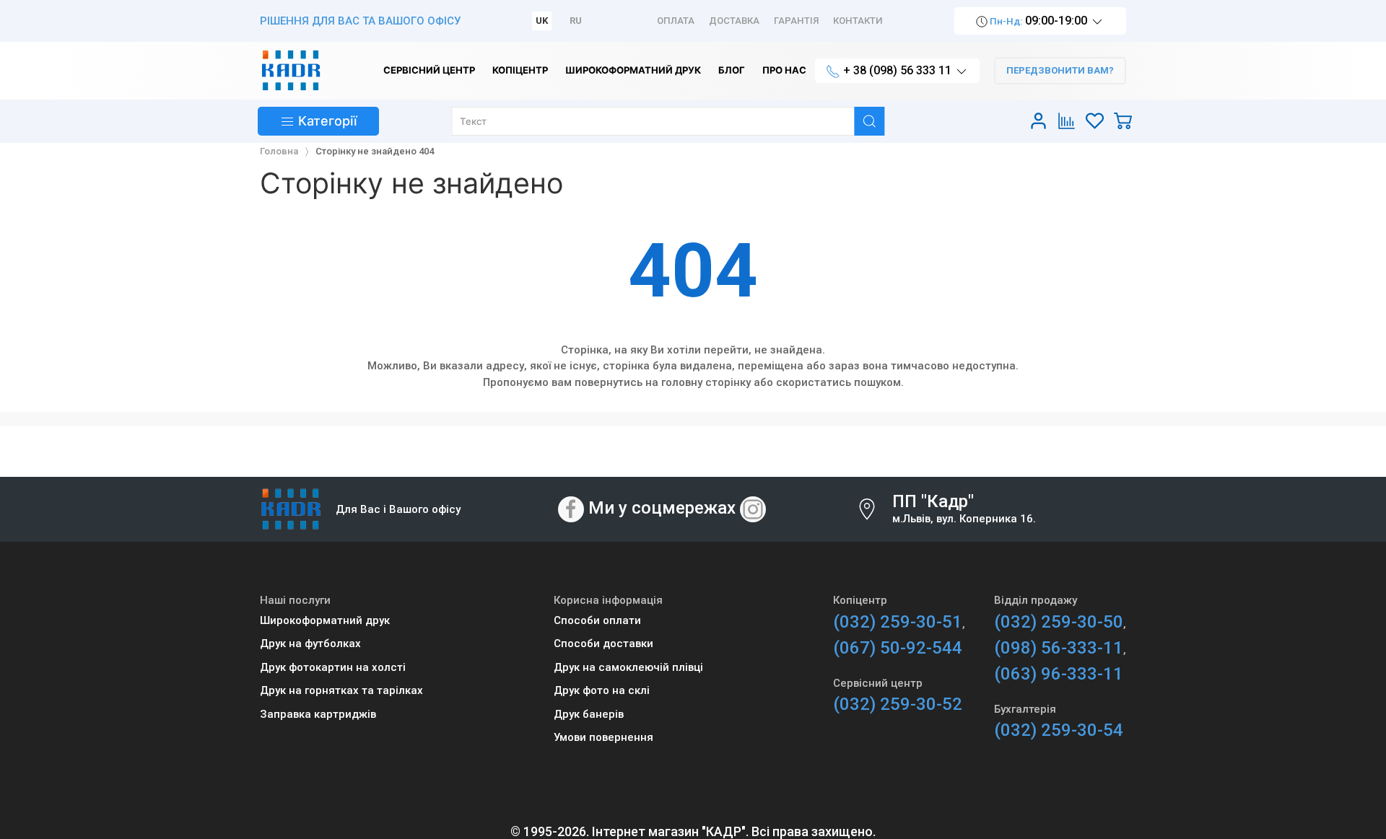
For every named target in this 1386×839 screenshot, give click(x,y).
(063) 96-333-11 (1058, 674)
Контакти (858, 20)
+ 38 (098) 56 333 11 (897, 70)
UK (542, 20)
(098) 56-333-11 (1058, 648)
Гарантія (796, 20)
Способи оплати (597, 620)
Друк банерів (589, 714)
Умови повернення (603, 737)
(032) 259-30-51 (897, 622)
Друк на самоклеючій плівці (628, 667)
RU (576, 20)
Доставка (734, 20)
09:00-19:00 (1039, 20)
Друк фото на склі (602, 690)
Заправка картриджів (318, 714)
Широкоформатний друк (325, 620)
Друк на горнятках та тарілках (341, 690)
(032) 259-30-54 (1058, 730)
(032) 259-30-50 (1058, 622)
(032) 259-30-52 (897, 704)
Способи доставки (603, 643)
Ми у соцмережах (662, 508)
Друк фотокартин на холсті (333, 667)
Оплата (675, 20)
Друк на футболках (310, 643)
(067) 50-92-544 (897, 648)
